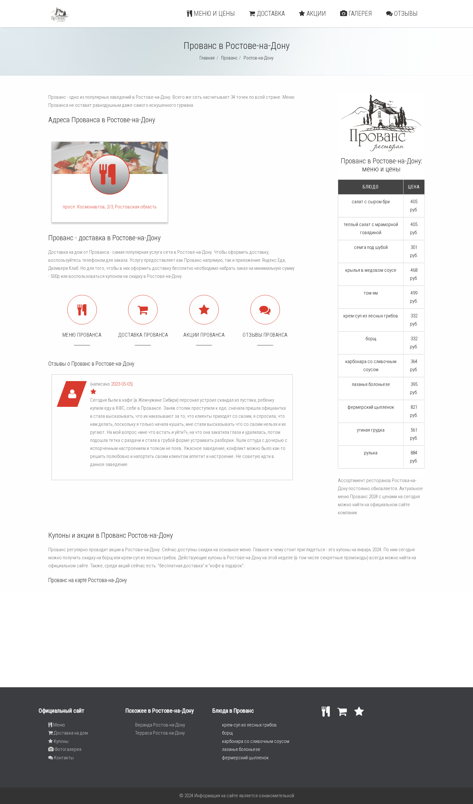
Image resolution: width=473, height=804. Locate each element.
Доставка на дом (70, 733)
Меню (58, 725)
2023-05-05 (121, 384)
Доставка (270, 13)
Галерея (359, 13)
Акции (315, 13)
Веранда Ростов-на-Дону (160, 725)
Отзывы (405, 13)
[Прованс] (59, 21)
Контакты (63, 758)
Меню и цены (213, 13)
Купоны (61, 741)
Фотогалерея (67, 749)
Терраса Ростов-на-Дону (160, 733)
